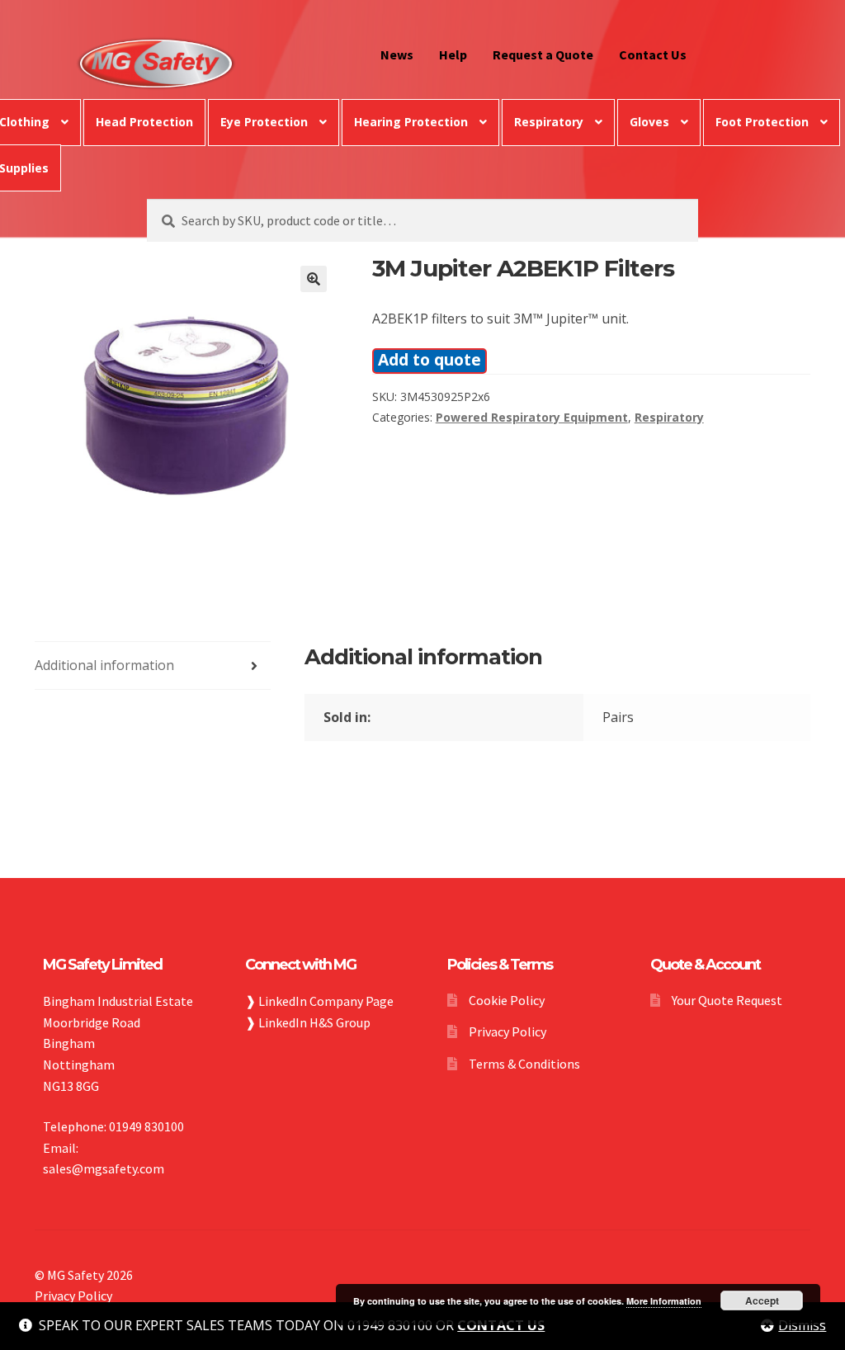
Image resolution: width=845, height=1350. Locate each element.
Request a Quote (543, 54)
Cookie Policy (507, 1000)
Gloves (649, 122)
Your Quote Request (727, 1000)
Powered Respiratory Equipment (532, 417)
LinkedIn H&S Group (314, 1022)
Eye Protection (264, 122)
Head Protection (144, 122)
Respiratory (548, 122)
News (396, 54)
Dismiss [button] (802, 1325)
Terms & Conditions (524, 1063)
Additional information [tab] (104, 665)
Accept (762, 1300)
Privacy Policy (507, 1031)
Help (453, 54)
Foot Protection (762, 122)
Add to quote (429, 359)
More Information (663, 1301)
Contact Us (653, 54)
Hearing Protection (411, 122)
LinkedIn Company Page (326, 1001)
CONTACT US (501, 1325)
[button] (313, 279)
